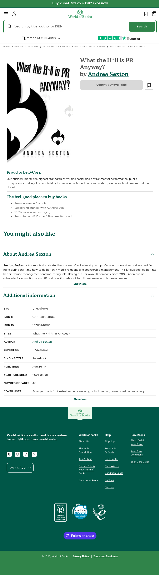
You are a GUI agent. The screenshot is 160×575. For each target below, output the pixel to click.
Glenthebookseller (89, 480)
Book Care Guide (138, 461)
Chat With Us (111, 466)
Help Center (110, 459)
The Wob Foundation (85, 450)
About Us (84, 441)
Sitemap (108, 487)
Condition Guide (113, 473)
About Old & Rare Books (135, 442)
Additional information (29, 293)
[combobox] (78, 26)
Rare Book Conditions (135, 453)
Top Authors (85, 459)
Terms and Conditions (104, 556)
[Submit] (9, 26)
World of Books (59, 556)
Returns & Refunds (109, 450)
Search (139, 26)
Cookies (108, 480)
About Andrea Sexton (27, 252)
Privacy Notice (79, 556)
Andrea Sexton (106, 75)
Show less (78, 281)
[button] (5, 13)
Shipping (109, 441)
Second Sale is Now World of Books (87, 470)
